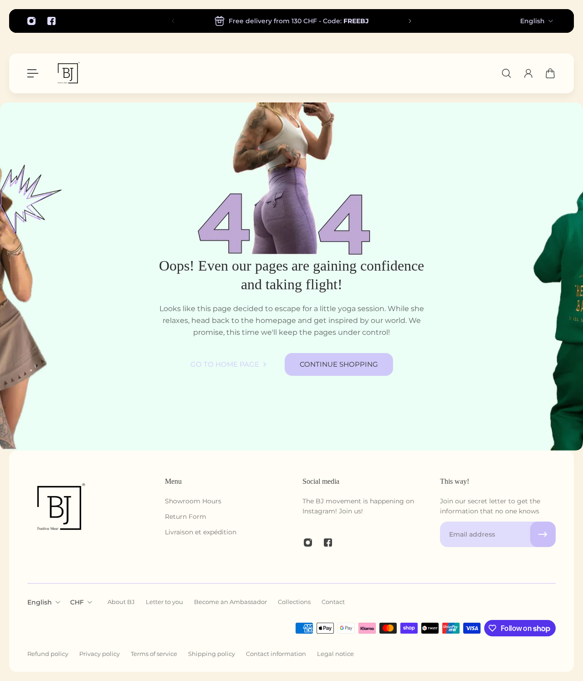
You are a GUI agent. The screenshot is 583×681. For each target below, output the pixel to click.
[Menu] (33, 73)
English (532, 21)
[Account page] (528, 73)
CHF (77, 602)
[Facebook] (51, 21)
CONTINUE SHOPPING (339, 364)
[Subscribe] (543, 534)
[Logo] (67, 73)
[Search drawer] (506, 73)
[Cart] (550, 73)
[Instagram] (31, 21)
